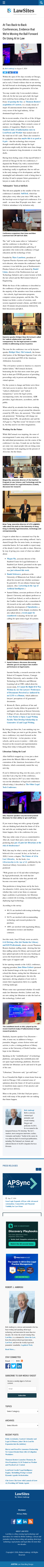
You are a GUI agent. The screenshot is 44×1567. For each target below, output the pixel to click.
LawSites (8, 1337)
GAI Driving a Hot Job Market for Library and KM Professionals (20, 943)
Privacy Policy (22, 1513)
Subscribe (22, 1395)
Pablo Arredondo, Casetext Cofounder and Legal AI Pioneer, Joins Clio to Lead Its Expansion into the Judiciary (21, 1441)
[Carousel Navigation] (22, 1169)
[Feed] (30, 1521)
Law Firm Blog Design (22, 1564)
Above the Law (30, 1337)
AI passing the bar (15, 101)
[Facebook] (7, 1366)
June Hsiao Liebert (25, 967)
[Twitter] (13, 1366)
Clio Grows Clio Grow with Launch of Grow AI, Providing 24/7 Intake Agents (21, 1481)
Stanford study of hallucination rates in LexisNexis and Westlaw (19, 131)
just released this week (19, 570)
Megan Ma (11, 558)
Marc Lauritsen (18, 257)
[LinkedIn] (19, 1366)
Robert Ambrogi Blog (22, 11)
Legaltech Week (26, 1345)
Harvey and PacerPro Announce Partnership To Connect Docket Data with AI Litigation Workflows (21, 1452)
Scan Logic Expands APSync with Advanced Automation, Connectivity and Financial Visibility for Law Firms (21, 1204)
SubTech (24, 193)
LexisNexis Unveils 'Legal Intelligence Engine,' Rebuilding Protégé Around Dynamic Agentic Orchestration (18, 1472)
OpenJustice (32, 606)
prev (37, 1169)
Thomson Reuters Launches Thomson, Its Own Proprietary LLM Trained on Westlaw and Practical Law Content (21, 1462)
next (40, 1169)
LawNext (8, 1342)
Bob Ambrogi (9, 68)
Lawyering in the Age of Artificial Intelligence (22, 587)
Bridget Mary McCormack (20, 352)
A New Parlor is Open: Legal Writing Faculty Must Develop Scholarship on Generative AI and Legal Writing (22, 719)
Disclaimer (22, 1510)
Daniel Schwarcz (14, 574)
